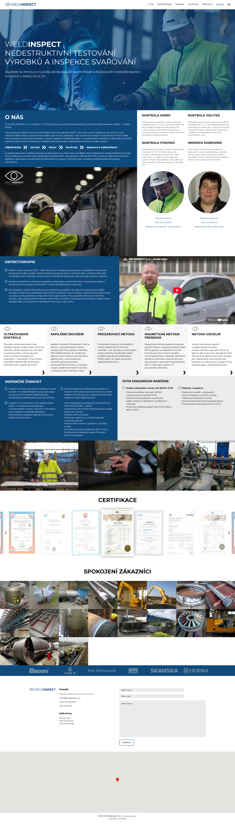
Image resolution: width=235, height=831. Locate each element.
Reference (207, 4)
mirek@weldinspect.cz (69, 698)
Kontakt (220, 4)
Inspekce (179, 4)
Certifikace (193, 4)
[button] (117, 780)
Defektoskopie (164, 4)
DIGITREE (122, 819)
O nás (151, 4)
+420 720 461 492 (209, 222)
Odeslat (126, 742)
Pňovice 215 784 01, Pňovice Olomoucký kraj (66, 721)
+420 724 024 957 (163, 222)
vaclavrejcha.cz (130, 816)
